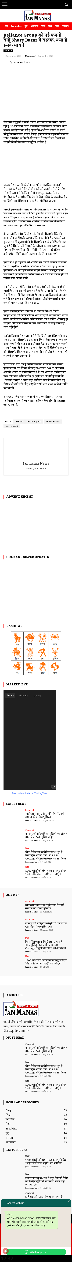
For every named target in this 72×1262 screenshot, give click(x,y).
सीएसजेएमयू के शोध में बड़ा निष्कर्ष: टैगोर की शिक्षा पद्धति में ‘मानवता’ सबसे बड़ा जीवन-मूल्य (46, 1181)
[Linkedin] (45, 4)
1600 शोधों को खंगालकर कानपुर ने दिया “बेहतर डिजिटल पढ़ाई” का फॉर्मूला (46, 872)
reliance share (53, 421)
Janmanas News (21, 62)
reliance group (34, 421)
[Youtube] (58, 4)
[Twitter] (52, 4)
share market (12, 426)
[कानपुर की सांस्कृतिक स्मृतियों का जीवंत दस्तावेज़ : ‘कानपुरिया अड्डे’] (13, 836)
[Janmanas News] (6, 62)
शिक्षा (27, 849)
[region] (36, 524)
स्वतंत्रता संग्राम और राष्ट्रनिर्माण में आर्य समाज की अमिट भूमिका (44, 815)
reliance (19, 421)
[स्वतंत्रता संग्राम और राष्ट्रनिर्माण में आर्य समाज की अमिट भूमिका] (13, 816)
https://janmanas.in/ (36, 469)
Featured (29, 810)
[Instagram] (39, 4)
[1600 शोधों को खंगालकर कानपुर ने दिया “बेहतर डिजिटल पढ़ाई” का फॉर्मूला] (13, 873)
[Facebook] (32, 4)
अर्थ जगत (8, 50)
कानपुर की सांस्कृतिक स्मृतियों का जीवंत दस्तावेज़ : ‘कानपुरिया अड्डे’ (46, 835)
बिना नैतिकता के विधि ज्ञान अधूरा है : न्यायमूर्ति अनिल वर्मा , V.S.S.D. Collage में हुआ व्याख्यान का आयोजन (45, 855)
